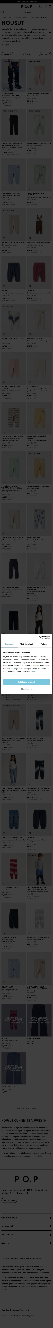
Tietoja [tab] (43, 644)
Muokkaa (25, 689)
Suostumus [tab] (10, 644)
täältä (13, 669)
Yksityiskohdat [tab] (26, 644)
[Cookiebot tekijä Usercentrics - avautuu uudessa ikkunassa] (39, 637)
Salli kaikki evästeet (26, 682)
